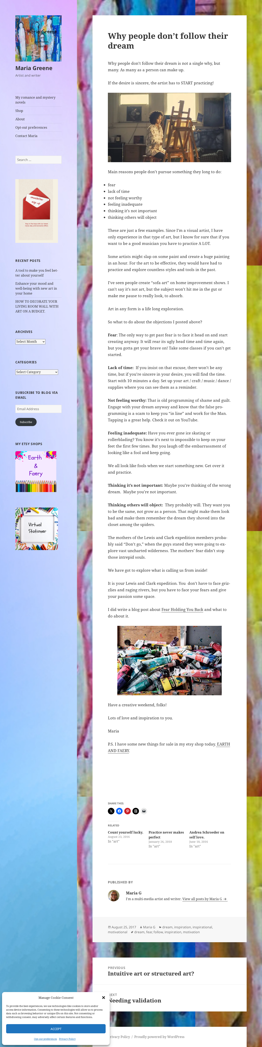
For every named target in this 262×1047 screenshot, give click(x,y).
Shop (19, 110)
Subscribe (26, 422)
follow (158, 932)
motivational (117, 932)
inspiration (182, 927)
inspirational (202, 927)
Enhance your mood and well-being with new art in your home (36, 288)
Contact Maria (26, 136)
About (20, 119)
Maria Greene (33, 68)
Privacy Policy (67, 1039)
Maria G (149, 927)
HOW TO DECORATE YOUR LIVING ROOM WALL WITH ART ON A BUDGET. (37, 306)
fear (149, 932)
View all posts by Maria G (202, 899)
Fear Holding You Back (182, 609)
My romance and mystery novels (35, 100)
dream (167, 927)
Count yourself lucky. (125, 832)
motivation (191, 932)
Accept (56, 1029)
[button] (104, 998)
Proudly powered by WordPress (159, 1037)
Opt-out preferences (45, 1039)
